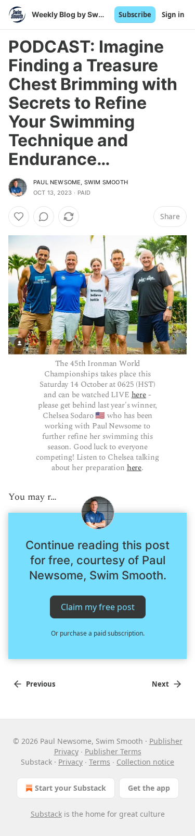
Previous (40, 684)
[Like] (18, 216)
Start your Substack (70, 788)
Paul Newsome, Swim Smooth (80, 182)
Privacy (70, 762)
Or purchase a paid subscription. (98, 633)
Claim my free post (98, 607)
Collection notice (145, 762)
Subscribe (135, 14)
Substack (46, 814)
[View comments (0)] (43, 216)
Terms (99, 762)
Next (160, 684)
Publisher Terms (113, 751)
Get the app (149, 788)
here (139, 395)
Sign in (173, 14)
